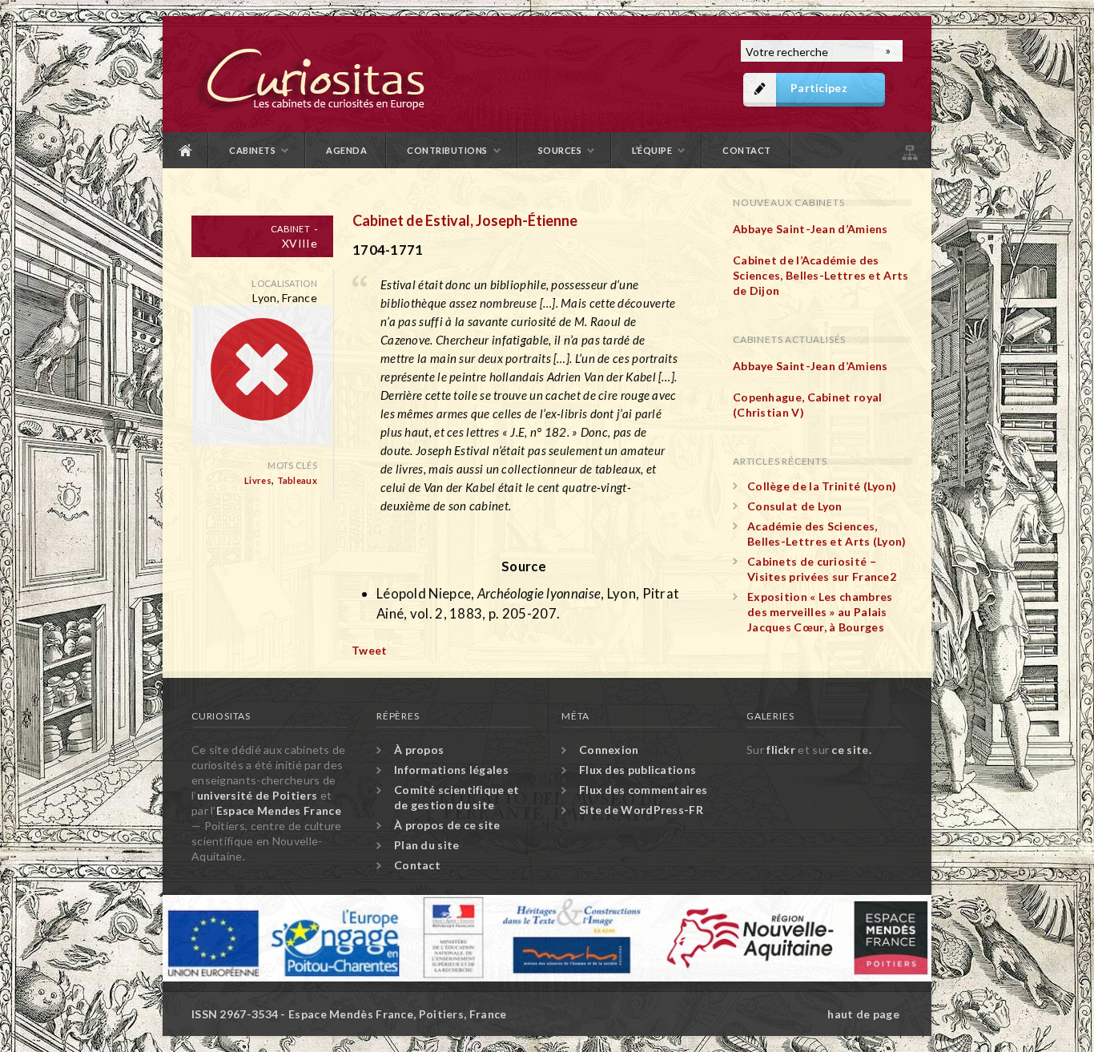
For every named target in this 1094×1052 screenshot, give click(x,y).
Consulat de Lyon (795, 506)
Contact (746, 150)
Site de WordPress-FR (641, 809)
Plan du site (908, 150)
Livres (257, 480)
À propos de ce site (447, 825)
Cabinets (252, 150)
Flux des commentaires (643, 789)
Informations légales (451, 769)
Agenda (346, 150)
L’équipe (652, 150)
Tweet (370, 650)
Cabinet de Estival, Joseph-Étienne (464, 220)
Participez (818, 88)
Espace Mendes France (278, 810)
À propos (419, 749)
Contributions (447, 150)
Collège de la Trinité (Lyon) (821, 486)
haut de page (863, 1014)
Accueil (186, 150)
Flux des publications (637, 769)
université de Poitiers (257, 795)
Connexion (609, 749)
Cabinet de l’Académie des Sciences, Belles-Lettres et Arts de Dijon (821, 275)
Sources (560, 150)
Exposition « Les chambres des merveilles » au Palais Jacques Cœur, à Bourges (820, 612)
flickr (780, 749)
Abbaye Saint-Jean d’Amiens (810, 229)
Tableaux (297, 480)
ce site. (851, 749)
